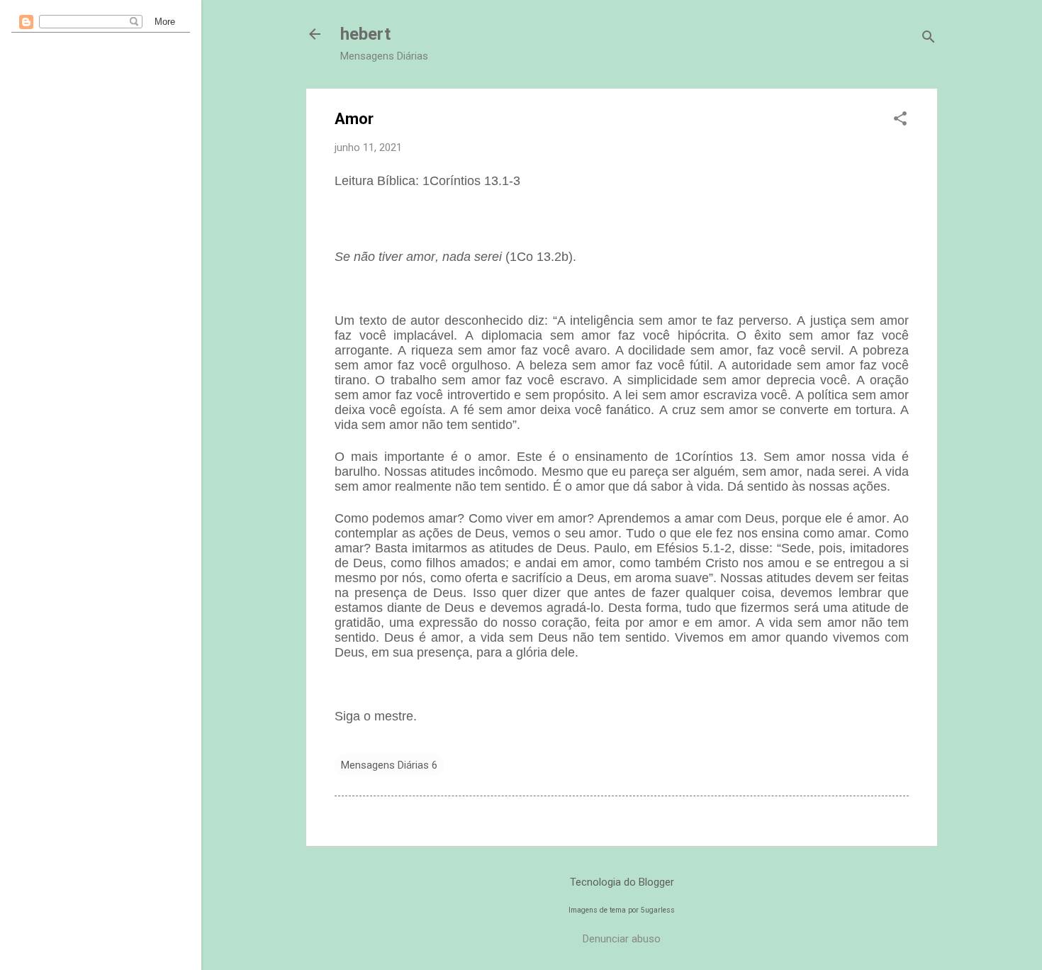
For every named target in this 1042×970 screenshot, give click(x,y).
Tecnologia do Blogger (622, 882)
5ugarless (658, 910)
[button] (900, 120)
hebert (365, 34)
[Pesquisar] (928, 38)
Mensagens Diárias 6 (389, 765)
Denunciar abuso (622, 938)
